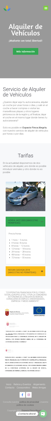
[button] (45, 8)
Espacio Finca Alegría (32, 410)
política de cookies (25, 405)
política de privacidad (29, 402)
